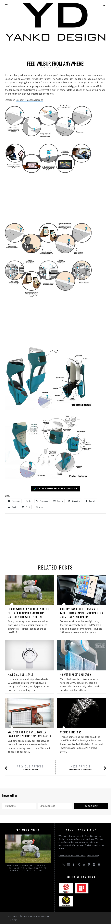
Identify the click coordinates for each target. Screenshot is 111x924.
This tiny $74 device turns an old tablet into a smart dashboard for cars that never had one (81, 613)
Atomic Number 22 (71, 732)
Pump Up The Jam (30, 767)
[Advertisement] (55, 50)
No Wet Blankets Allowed (75, 674)
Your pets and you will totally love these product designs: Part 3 (29, 734)
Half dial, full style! (21, 674)
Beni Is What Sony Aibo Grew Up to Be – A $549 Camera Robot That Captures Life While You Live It (28, 613)
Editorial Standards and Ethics (72, 855)
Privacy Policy (93, 855)
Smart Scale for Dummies (80, 767)
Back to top (13, 920)
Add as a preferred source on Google (57, 488)
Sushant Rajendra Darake (29, 99)
